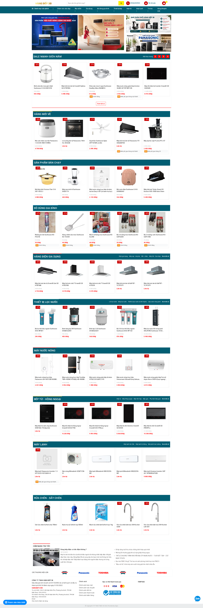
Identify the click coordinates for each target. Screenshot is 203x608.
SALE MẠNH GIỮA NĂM (48, 56)
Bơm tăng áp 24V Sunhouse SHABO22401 (71, 330)
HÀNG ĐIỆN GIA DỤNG (47, 256)
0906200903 (135, 3)
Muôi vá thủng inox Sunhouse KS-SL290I (101, 236)
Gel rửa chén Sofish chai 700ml (46, 525)
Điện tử (129, 8)
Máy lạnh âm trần (129, 444)
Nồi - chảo (144, 256)
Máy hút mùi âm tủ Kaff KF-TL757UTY (126, 284)
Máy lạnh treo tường (154, 444)
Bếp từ (119, 399)
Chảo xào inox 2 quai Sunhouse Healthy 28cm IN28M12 (100, 87)
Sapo (116, 606)
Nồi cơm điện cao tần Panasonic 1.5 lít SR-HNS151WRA (46, 142)
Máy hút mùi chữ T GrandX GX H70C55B (72, 284)
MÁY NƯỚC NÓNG (44, 350)
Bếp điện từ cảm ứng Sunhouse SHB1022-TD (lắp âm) (46, 427)
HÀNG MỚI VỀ (42, 114)
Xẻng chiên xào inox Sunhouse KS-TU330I (73, 236)
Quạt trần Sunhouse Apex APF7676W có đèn (98, 142)
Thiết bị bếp (118, 8)
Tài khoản (152, 3)
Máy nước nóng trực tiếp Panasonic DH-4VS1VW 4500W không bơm (46, 378)
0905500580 (42, 597)
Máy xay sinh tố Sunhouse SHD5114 (71, 190)
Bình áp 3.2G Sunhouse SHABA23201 (97, 330)
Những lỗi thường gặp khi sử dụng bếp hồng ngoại (133, 552)
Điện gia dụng (123, 256)
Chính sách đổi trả (85, 590)
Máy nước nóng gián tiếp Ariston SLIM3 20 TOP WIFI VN (128, 87)
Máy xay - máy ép (134, 256)
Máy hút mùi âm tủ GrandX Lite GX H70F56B (46, 284)
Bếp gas (145, 399)
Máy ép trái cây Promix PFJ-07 (154, 141)
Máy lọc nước (122, 301)
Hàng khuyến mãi (162, 10)
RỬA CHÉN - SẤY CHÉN (48, 498)
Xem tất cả (101, 104)
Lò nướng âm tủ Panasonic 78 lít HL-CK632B (73, 142)
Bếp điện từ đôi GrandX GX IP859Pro (153, 427)
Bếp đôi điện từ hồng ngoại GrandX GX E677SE (71, 427)
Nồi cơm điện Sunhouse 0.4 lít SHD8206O (127, 190)
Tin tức (150, 8)
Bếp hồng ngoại (127, 399)
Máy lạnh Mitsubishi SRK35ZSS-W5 (100, 472)
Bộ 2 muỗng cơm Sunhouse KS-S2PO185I (155, 236)
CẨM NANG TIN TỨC (41, 546)
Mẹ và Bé (78, 8)
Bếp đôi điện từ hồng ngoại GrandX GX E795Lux (98, 427)
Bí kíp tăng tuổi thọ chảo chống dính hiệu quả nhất (133, 549)
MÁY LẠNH (40, 444)
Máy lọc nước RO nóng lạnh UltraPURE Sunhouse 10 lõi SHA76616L (153, 330)
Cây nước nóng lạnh (154, 301)
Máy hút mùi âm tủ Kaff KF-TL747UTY (153, 284)
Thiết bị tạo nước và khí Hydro (137, 301)
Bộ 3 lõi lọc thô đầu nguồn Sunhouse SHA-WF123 (126, 330)
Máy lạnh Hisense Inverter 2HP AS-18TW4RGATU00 (154, 472)
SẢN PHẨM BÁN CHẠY (47, 162)
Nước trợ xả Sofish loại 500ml (72, 525)
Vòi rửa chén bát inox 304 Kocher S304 (128, 526)
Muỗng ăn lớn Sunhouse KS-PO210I (45, 236)
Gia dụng (89, 8)
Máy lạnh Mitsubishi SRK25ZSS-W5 (128, 472)
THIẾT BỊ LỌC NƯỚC (46, 302)
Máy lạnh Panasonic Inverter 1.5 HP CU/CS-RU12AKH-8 (46, 472)
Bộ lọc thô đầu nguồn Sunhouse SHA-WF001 (46, 330)
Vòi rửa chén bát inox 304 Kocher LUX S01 (155, 526)
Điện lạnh (139, 8)
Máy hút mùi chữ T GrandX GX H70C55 (99, 284)
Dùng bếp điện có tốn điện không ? (73, 549)
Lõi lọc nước (113, 301)
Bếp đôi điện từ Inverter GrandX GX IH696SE (156, 87)
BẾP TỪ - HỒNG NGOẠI (47, 399)
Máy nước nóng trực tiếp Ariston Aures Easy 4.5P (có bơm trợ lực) (100, 190)
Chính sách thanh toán (86, 593)
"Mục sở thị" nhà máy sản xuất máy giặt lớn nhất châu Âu (135, 564)
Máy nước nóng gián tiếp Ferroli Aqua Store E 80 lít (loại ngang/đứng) (155, 378)
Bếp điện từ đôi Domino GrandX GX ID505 (128, 427)
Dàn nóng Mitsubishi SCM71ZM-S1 (73, 472)
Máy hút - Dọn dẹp (155, 256)
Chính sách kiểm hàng (86, 595)
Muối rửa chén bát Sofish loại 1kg (101, 525)
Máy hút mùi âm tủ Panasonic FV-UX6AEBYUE (128, 142)
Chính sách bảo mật (86, 585)
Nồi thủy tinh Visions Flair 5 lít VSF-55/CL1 (45, 190)
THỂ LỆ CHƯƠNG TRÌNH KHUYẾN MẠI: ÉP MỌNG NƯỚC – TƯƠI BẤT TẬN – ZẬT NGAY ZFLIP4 (142, 557)
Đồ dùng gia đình (103, 8)
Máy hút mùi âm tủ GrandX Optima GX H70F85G (73, 87)
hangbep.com (37, 588)
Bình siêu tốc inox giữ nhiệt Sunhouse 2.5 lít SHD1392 (43, 87)
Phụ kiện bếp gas (155, 399)
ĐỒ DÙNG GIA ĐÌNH (45, 208)
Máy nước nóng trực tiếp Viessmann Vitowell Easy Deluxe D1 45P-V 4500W (128, 378)
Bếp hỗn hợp (138, 399)
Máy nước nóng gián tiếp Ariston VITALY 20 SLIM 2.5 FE (100, 378)
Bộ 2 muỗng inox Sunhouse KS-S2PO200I (128, 236)
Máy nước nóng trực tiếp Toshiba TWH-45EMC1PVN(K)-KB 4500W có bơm (73, 378)
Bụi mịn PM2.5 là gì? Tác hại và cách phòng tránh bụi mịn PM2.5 (137, 561)
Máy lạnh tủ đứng (141, 444)
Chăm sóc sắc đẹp (63, 8)
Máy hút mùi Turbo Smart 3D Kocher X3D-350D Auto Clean (154, 190)
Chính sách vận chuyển (87, 588)
